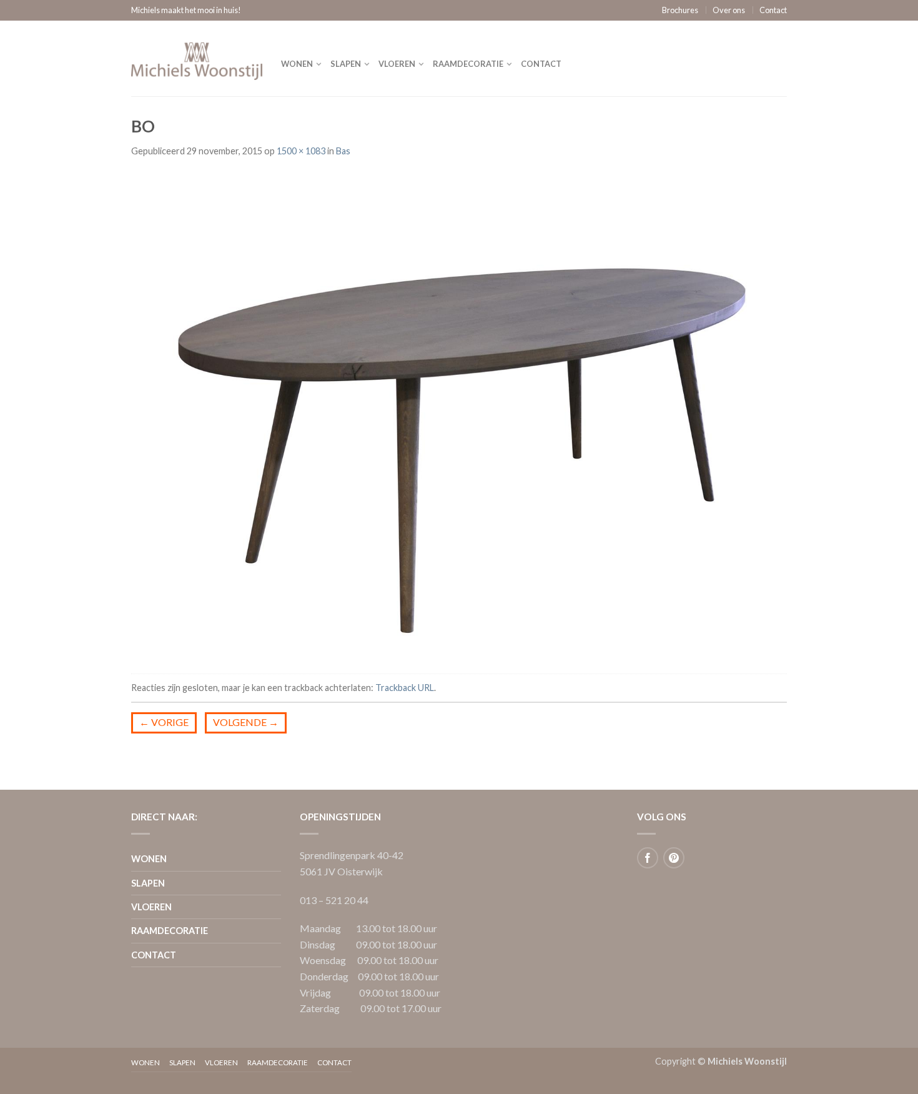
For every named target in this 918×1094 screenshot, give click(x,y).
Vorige (164, 722)
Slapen (345, 64)
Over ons (729, 10)
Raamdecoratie (468, 64)
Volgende (246, 722)
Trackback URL (404, 687)
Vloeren (396, 64)
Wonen (297, 64)
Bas (343, 151)
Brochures (680, 10)
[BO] (459, 416)
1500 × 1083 (301, 151)
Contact (773, 10)
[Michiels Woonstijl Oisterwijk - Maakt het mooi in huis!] (196, 58)
